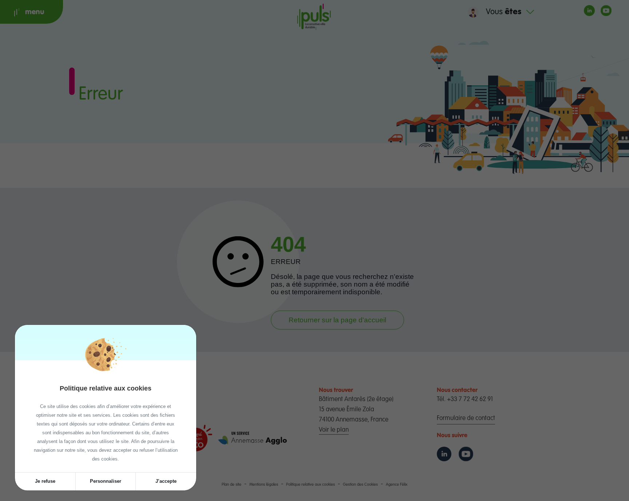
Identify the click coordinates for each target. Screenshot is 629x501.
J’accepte (166, 481)
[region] (105, 416)
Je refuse (45, 481)
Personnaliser (105, 481)
